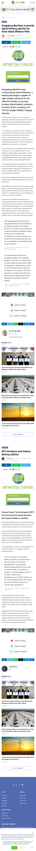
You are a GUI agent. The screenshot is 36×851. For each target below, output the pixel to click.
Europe (12, 17)
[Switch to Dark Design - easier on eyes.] (31, 2)
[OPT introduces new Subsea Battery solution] (18, 481)
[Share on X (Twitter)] (26, 42)
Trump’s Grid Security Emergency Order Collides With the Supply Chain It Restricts (18, 424)
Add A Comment (18, 434)
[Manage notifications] (32, 847)
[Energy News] (18, 2)
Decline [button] (21, 847)
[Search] (33, 3)
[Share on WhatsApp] (16, 42)
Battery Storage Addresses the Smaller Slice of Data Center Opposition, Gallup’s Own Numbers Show (18, 396)
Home (8, 17)
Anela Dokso (10, 458)
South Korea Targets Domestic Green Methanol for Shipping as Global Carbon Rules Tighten (17, 368)
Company (22, 792)
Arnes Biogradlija (11, 35)
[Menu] (3, 3)
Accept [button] (14, 847)
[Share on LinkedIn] (6, 42)
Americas (4, 447)
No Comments (18, 38)
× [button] (32, 832)
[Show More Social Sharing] (32, 42)
